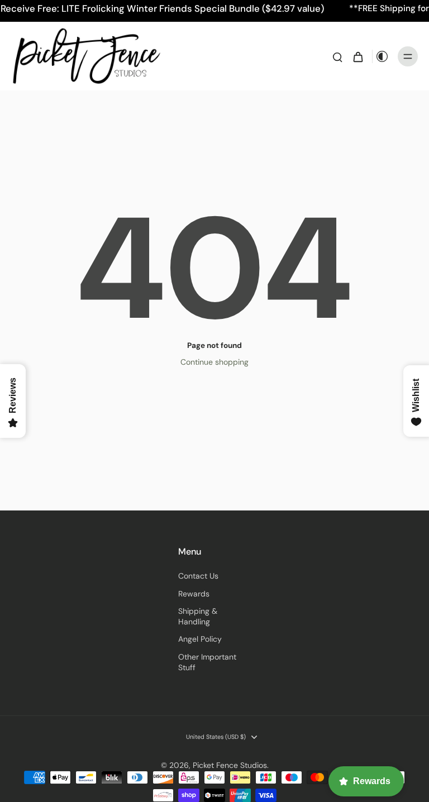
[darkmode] (382, 56)
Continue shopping (214, 362)
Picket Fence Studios (230, 765)
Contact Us (198, 576)
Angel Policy (200, 639)
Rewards (193, 594)
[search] (337, 56)
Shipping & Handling (197, 616)
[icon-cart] (357, 56)
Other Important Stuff (207, 662)
